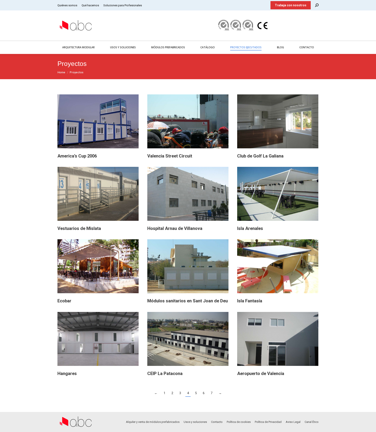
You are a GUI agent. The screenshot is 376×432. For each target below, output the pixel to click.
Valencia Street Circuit (169, 156)
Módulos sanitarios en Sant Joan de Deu (187, 300)
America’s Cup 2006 (77, 156)
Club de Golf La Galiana (260, 156)
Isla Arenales (250, 228)
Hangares (67, 373)
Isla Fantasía (249, 300)
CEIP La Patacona (165, 373)
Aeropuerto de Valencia (260, 373)
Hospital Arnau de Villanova (174, 228)
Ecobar (64, 300)
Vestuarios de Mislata (79, 228)
